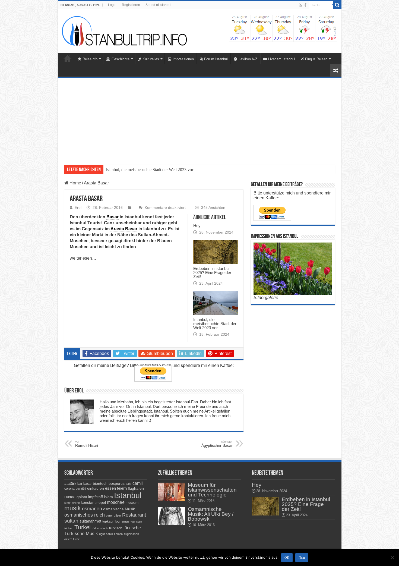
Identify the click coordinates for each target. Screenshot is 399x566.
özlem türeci (72, 539)
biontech (100, 483)
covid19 (81, 488)
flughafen (136, 488)
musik (72, 508)
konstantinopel (93, 502)
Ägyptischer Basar (217, 444)
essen (110, 488)
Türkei (82, 527)
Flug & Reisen (316, 59)
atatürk (70, 483)
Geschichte (120, 59)
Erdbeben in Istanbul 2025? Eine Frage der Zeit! (212, 272)
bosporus (117, 483)
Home (68, 58)
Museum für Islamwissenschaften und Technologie (212, 490)
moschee (116, 502)
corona (69, 488)
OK (286, 557)
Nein (302, 557)
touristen (136, 521)
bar (79, 484)
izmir (67, 502)
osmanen (92, 508)
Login (112, 5)
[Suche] (337, 5)
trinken (68, 528)
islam (108, 497)
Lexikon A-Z (248, 59)
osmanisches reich (84, 515)
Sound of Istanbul (158, 5)
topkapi (107, 521)
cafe (128, 483)
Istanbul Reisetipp (121, 169)
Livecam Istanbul (281, 59)
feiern (122, 488)
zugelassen (131, 534)
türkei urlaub (100, 528)
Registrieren (131, 5)
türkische (132, 528)
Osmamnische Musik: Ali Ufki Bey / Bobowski (210, 514)
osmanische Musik (119, 509)
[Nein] (392, 557)
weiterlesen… (83, 258)
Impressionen (183, 59)
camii (137, 483)
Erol (78, 208)
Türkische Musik (81, 533)
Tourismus (121, 521)
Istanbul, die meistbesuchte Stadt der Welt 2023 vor (214, 323)
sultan (71, 521)
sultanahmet (90, 521)
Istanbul (127, 495)
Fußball (69, 497)
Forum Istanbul (216, 59)
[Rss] (300, 5)
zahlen (118, 534)
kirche (76, 502)
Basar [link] (112, 217)
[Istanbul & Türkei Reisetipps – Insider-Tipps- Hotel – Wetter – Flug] (124, 30)
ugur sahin (106, 534)
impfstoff (95, 497)
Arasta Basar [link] (123, 229)
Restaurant (134, 515)
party (109, 515)
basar (87, 484)
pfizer (117, 515)
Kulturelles (150, 59)
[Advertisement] (199, 119)
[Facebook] (305, 5)
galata (82, 497)
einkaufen (95, 488)
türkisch (115, 528)
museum (132, 503)
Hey (197, 225)
